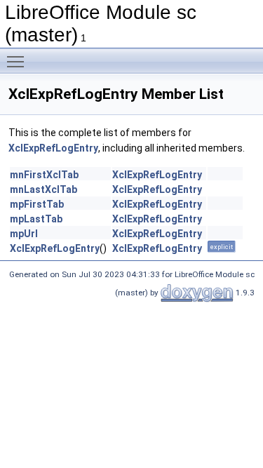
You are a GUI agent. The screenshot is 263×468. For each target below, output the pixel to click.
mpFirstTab (37, 204)
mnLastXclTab (43, 189)
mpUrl (24, 233)
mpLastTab (36, 219)
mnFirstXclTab (44, 174)
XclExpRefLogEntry (53, 148)
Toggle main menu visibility (18, 61)
